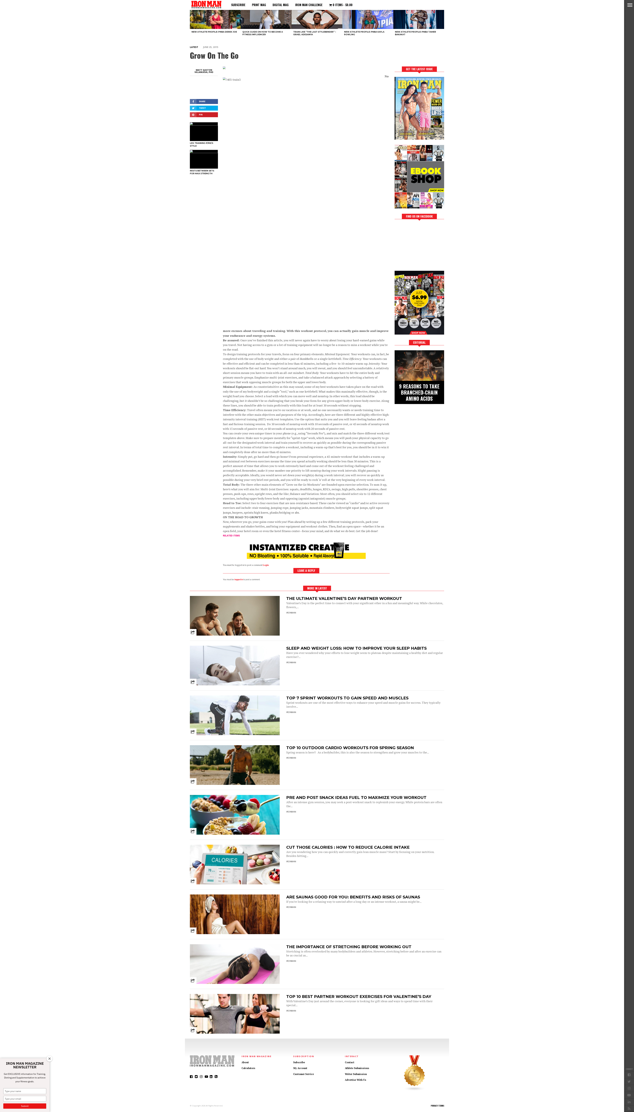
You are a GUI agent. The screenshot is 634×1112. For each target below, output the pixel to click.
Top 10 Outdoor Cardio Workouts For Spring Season (350, 747)
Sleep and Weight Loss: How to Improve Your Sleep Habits (356, 648)
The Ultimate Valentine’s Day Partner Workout (344, 598)
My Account (300, 1068)
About (245, 1062)
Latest (194, 47)
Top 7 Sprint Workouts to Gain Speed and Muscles (347, 698)
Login (266, 565)
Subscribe (238, 5)
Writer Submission (356, 1074)
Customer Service (303, 1074)
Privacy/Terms (437, 1105)
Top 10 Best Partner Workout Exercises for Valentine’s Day (358, 996)
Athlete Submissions (357, 1068)
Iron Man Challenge (308, 5)
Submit (25, 1106)
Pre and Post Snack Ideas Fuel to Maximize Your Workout (356, 797)
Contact (349, 1062)
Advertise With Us (355, 1079)
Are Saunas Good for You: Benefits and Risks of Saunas (353, 897)
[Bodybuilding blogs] (414, 1090)
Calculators (248, 1068)
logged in (238, 579)
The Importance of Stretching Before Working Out (348, 946)
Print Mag (259, 5)
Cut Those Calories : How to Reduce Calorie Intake (348, 847)
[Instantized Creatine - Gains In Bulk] (306, 558)
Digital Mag (281, 5)
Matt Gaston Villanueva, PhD (203, 71)
